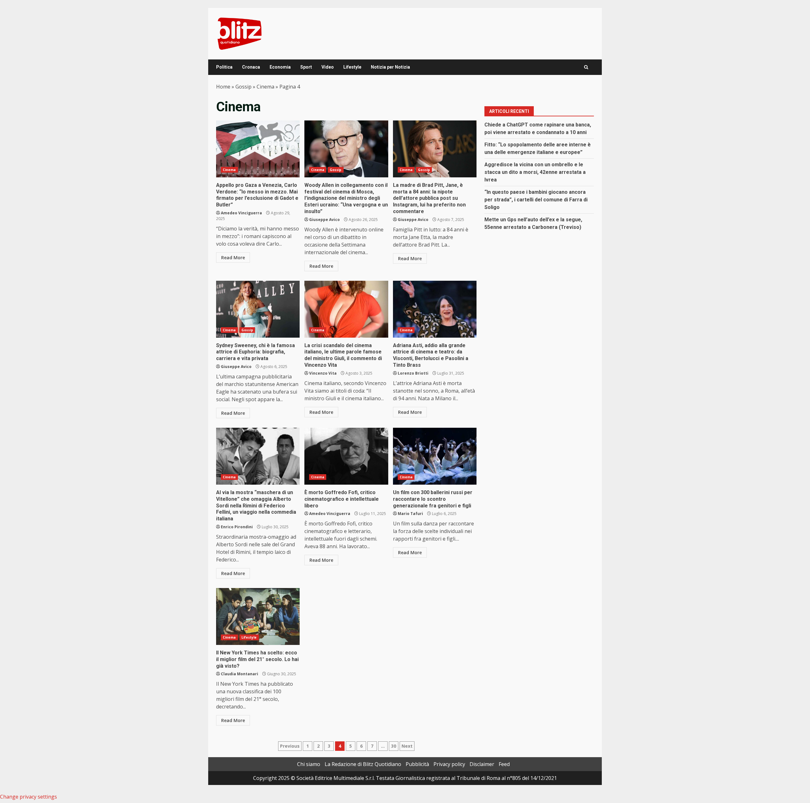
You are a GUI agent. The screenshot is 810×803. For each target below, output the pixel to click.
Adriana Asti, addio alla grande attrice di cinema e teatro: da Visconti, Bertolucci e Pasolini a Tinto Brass (435, 309)
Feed (504, 764)
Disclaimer (482, 764)
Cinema (265, 86)
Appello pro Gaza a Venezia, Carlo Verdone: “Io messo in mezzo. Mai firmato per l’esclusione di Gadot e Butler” (258, 148)
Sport (306, 67)
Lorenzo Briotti (413, 373)
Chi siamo (308, 764)
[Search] (586, 67)
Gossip (243, 86)
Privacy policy (449, 764)
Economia (280, 67)
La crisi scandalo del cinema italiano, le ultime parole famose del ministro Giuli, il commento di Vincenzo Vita (346, 309)
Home (223, 86)
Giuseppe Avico (324, 219)
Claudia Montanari (239, 674)
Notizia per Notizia (390, 67)
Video (327, 67)
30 (393, 746)
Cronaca (251, 67)
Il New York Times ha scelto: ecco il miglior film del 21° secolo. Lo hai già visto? (258, 616)
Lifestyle (352, 67)
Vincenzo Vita (323, 373)
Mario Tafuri (410, 513)
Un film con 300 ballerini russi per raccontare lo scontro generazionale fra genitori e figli (435, 456)
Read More (233, 257)
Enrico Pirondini (237, 527)
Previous (290, 746)
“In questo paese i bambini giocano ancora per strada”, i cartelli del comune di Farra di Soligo (536, 199)
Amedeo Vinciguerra (241, 213)
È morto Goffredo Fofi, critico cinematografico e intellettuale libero (346, 456)
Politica (224, 67)
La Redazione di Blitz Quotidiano (363, 764)
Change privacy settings (28, 796)
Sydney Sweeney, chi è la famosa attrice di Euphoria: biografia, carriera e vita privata (258, 309)
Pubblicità (417, 764)
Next (407, 746)
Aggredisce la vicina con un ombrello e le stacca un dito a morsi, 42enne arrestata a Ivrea (535, 172)
